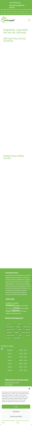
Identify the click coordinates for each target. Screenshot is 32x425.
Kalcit (21, 311)
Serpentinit (22, 308)
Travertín (11, 308)
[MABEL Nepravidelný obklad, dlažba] (16, 247)
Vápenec (25, 311)
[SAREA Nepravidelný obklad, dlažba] (16, 179)
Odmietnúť (16, 411)
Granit (7, 308)
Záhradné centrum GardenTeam (16, 11)
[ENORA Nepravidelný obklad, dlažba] (16, 264)
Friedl (28, 324)
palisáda (17, 332)
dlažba (19, 324)
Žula (20, 313)
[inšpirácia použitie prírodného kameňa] (16, 62)
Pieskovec (8, 313)
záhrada (8, 338)
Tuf (23, 305)
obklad (19, 329)
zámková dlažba (17, 338)
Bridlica (26, 305)
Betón (16, 310)
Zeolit (17, 305)
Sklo (27, 308)
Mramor (9, 311)
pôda (20, 335)
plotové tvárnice (26, 332)
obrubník (27, 329)
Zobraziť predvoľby (16, 416)
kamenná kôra (10, 329)
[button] (29, 388)
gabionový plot (10, 326)
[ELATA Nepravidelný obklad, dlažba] (16, 213)
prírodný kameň (10, 335)
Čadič (21, 305)
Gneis (17, 307)
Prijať (16, 407)
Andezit (10, 305)
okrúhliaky (9, 332)
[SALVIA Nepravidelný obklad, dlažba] (16, 147)
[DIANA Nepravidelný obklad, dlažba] (16, 96)
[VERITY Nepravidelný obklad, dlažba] (16, 113)
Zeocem (28, 335)
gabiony (18, 326)
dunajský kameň (15, 313)
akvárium (8, 324)
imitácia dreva (26, 326)
